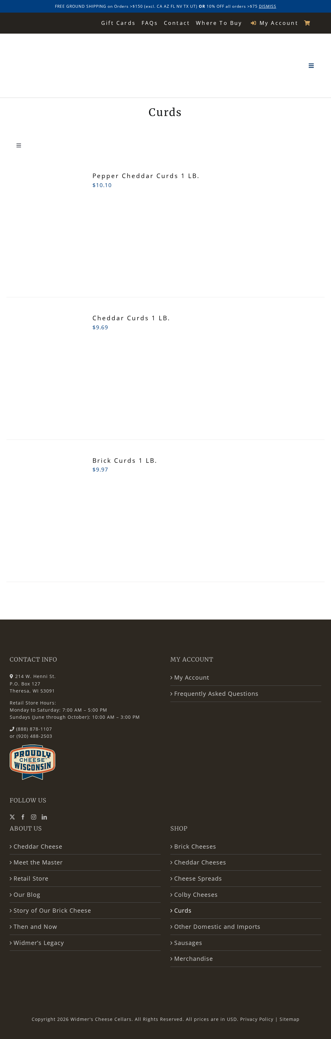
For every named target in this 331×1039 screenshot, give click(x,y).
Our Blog (27, 894)
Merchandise (193, 958)
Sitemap (290, 1019)
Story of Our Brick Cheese (52, 910)
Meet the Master (38, 862)
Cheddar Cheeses (200, 862)
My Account (191, 677)
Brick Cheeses (195, 846)
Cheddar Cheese (38, 846)
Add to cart (28, 230)
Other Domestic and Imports (217, 926)
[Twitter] (12, 817)
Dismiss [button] (267, 6)
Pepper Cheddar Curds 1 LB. (146, 176)
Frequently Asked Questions (216, 693)
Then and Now (35, 926)
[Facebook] (23, 817)
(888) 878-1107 (34, 729)
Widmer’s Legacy (39, 943)
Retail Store (31, 878)
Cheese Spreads (198, 878)
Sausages (188, 943)
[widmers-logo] (51, 41)
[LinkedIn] (44, 817)
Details (63, 226)
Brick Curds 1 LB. (124, 460)
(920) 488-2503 (34, 736)
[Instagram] (34, 817)
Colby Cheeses (196, 894)
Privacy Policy (256, 1019)
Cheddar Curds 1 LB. (131, 318)
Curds (183, 910)
